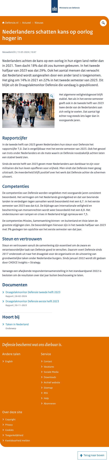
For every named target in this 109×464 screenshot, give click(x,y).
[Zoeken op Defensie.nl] (103, 22)
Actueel (26, 22)
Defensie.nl (11, 22)
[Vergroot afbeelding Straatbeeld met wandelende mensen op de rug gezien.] (51, 96)
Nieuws (39, 22)
